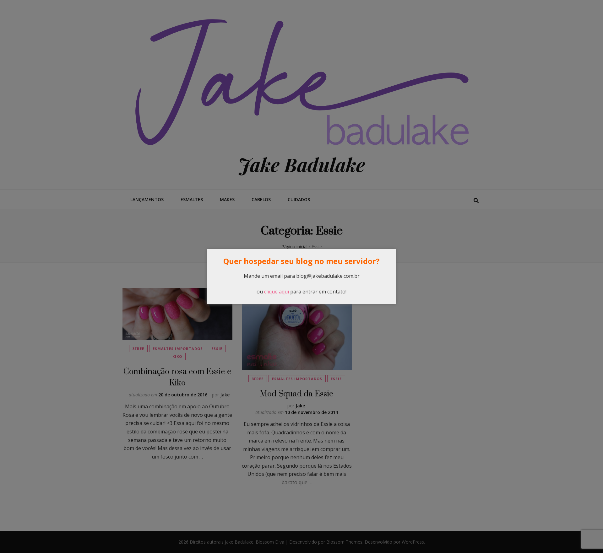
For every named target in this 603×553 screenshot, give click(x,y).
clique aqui (276, 291)
